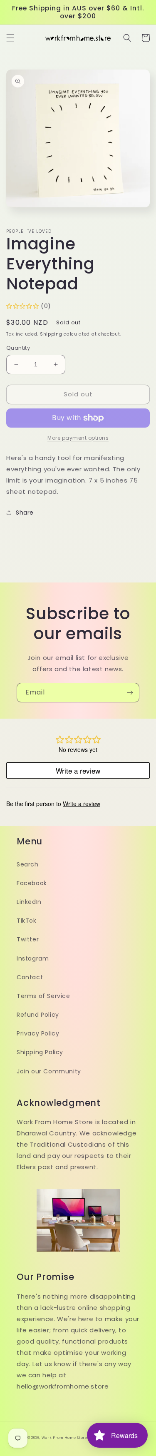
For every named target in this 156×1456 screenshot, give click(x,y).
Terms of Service (43, 996)
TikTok (27, 920)
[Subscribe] (130, 692)
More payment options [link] (78, 437)
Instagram (33, 958)
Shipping (51, 334)
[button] (10, 38)
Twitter (28, 939)
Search (28, 864)
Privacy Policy (38, 1033)
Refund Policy (38, 1014)
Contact (30, 977)
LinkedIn (29, 902)
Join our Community (49, 1071)
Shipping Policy (40, 1052)
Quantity (18, 348)
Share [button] (25, 512)
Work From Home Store (64, 1437)
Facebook (32, 883)
